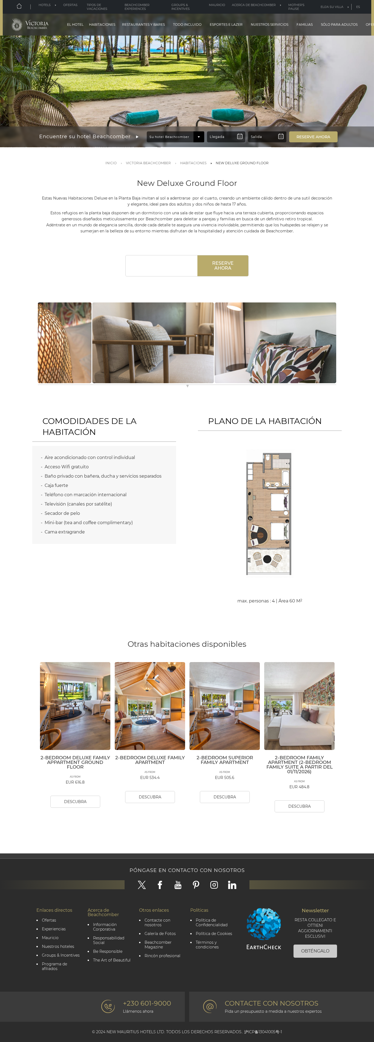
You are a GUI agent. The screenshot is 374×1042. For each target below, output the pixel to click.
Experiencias (54, 929)
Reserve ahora (223, 266)
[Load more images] (187, 387)
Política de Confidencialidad (212, 922)
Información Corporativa (105, 927)
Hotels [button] (45, 5)
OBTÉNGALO (315, 951)
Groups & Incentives (180, 7)
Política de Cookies (214, 933)
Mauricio (217, 5)
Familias (305, 25)
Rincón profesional (162, 956)
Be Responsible (107, 951)
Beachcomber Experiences (137, 7)
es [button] (358, 7)
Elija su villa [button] (332, 7)
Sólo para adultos (339, 25)
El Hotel (75, 25)
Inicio (111, 163)
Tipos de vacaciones (97, 7)
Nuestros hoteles (58, 946)
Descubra (75, 801)
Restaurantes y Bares (143, 25)
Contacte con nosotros (157, 922)
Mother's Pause (296, 7)
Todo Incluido (187, 25)
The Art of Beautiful (112, 960)
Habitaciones (102, 25)
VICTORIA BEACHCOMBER (148, 163)
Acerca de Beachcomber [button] (254, 5)
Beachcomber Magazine (158, 944)
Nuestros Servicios (269, 25)
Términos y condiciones (207, 944)
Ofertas (70, 5)
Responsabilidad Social (108, 940)
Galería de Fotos (160, 933)
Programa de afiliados (54, 966)
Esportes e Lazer (226, 25)
